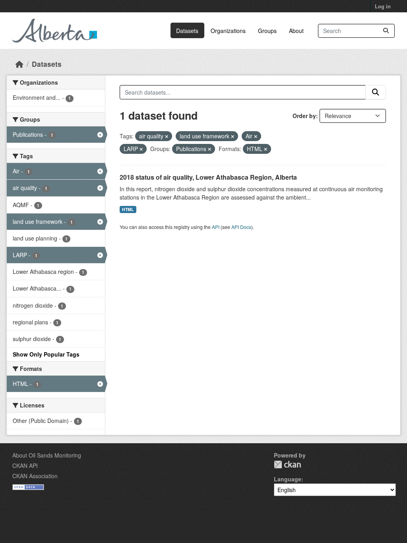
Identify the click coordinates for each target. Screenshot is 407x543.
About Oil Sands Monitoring (46, 455)
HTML (128, 209)
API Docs (241, 226)
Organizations (228, 31)
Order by (304, 116)
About (296, 31)
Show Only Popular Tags (46, 354)
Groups (267, 31)
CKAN (287, 464)
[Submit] (386, 31)
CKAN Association (35, 476)
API (215, 226)
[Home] (19, 64)
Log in (383, 6)
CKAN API (25, 465)
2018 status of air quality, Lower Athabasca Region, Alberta (208, 177)
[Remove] (166, 136)
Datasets (187, 31)
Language (287, 479)
